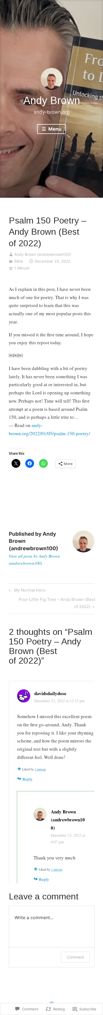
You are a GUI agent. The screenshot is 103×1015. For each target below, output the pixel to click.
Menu (54, 129)
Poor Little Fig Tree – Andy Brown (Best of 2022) (52, 603)
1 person (40, 769)
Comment (75, 957)
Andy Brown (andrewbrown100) (42, 254)
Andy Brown (51, 100)
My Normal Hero (26, 591)
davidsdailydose (50, 693)
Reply (28, 779)
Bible (18, 261)
